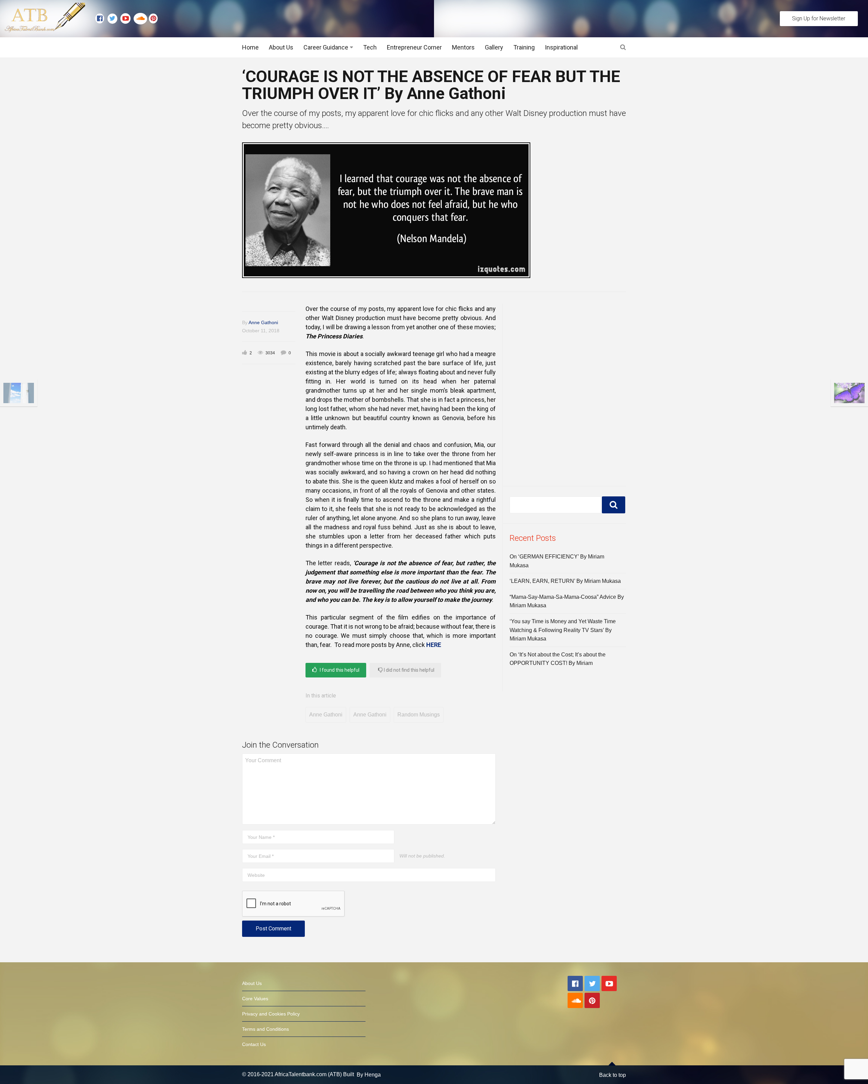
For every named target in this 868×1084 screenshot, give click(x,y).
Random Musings (418, 714)
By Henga (369, 1075)
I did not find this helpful (408, 670)
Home (250, 47)
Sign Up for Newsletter (818, 18)
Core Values (255, 998)
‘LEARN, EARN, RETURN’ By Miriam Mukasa (565, 581)
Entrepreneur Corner (414, 47)
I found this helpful (339, 670)
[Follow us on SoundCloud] (141, 18)
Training (524, 47)
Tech (370, 47)
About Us (281, 47)
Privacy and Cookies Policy (271, 1014)
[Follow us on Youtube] (127, 18)
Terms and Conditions (265, 1029)
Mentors (463, 47)
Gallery (494, 47)
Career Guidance (325, 47)
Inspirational (561, 47)
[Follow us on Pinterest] (151, 18)
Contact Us (254, 1044)
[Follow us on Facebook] (101, 18)
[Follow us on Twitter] (113, 18)
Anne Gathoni (263, 322)
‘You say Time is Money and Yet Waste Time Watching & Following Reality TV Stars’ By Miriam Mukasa (563, 630)
